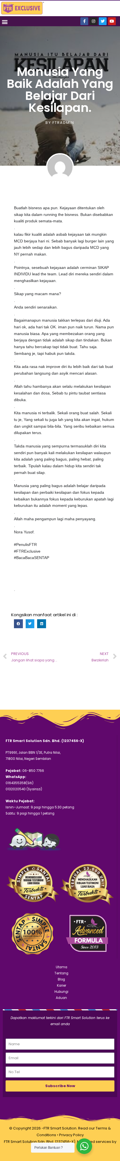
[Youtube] (112, 21)
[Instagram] (93, 21)
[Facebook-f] (84, 21)
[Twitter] (103, 21)
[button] (4, 21)
